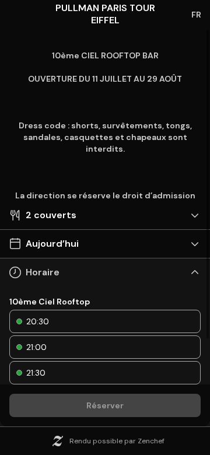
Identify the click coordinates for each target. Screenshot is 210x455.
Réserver (105, 405)
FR (196, 14)
